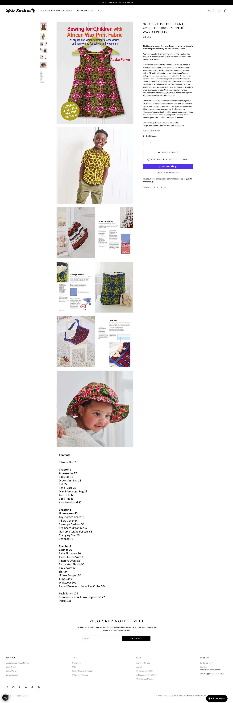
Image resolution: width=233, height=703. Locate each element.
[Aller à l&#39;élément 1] (43, 26)
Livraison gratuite (108, 2)
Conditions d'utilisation (145, 679)
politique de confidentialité (146, 675)
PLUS (100, 11)
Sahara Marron (11, 671)
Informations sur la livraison (82, 671)
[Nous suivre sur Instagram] (13, 687)
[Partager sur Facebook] (154, 187)
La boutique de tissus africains (17, 663)
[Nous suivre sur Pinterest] (19, 687)
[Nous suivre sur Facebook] (7, 687)
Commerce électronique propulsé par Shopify (205, 696)
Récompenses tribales (144, 671)
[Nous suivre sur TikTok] (32, 687)
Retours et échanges (80, 675)
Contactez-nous (206, 663)
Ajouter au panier (168, 152)
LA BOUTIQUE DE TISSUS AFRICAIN (56, 11)
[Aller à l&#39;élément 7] (43, 76)
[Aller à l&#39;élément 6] (43, 64)
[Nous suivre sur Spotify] (38, 687)
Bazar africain (85, 11)
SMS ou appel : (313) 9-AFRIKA (212, 674)
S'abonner (136, 638)
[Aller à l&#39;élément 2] (43, 36)
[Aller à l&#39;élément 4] (43, 50)
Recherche (76, 663)
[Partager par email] (165, 187)
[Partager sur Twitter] (158, 187)
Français (21, 696)
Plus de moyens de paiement (168, 172)
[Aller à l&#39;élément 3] (43, 44)
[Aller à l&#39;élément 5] (43, 57)
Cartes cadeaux (12, 675)
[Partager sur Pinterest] (161, 187)
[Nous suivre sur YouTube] (26, 687)
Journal (139, 667)
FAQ (73, 667)
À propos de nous (143, 663)
